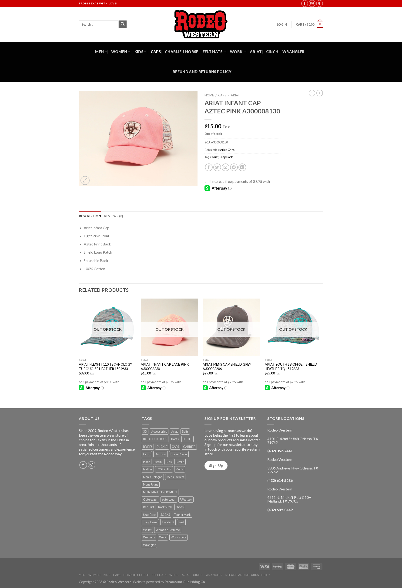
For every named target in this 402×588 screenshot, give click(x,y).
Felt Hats (213, 51)
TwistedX (168, 522)
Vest (181, 522)
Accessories (159, 431)
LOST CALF (164, 469)
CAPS (175, 447)
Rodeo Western (119, 582)
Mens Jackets (175, 477)
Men (99, 51)
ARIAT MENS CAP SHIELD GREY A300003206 (227, 366)
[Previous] (79, 353)
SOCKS (165, 515)
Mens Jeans (150, 484)
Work (236, 51)
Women (119, 51)
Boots (175, 439)
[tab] (90, 216)
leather (147, 469)
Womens (149, 537)
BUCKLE (162, 447)
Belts (185, 431)
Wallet (147, 530)
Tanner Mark (182, 515)
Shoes (180, 507)
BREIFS (187, 439)
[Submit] (123, 24)
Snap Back (226, 157)
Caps (156, 51)
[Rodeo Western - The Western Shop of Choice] (201, 24)
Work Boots (178, 537)
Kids (138, 51)
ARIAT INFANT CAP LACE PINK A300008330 (165, 366)
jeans (146, 462)
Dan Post (160, 454)
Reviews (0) (113, 216)
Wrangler (293, 51)
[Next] (321, 353)
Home (209, 95)
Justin (158, 462)
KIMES (180, 462)
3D (145, 431)
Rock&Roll (165, 507)
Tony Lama (150, 522)
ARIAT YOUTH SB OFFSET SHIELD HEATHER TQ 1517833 (291, 366)
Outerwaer (150, 499)
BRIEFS (147, 447)
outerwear (169, 499)
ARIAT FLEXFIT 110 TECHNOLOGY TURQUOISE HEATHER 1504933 (105, 366)
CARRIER (189, 447)
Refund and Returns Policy (202, 71)
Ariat (256, 51)
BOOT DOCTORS (155, 439)
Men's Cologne (152, 477)
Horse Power (179, 454)
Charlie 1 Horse (181, 51)
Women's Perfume (168, 530)
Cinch (272, 51)
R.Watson (186, 499)
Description (90, 216)
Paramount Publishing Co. (185, 582)
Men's (180, 469)
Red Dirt (148, 507)
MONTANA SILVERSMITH (160, 492)
